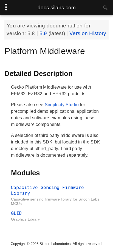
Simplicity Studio (62, 104)
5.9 (44, 33)
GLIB (16, 213)
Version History (87, 33)
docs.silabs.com (57, 7)
